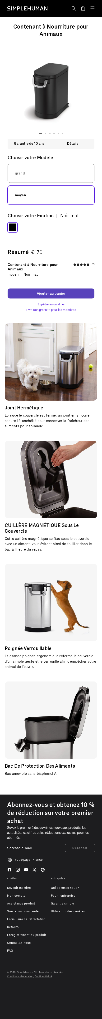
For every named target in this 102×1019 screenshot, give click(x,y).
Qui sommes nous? (65, 888)
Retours (13, 927)
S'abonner (80, 848)
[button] (74, 8)
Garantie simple (62, 903)
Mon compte (16, 895)
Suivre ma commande (23, 911)
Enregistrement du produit (26, 935)
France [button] (37, 860)
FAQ (10, 950)
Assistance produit (21, 903)
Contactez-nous (19, 942)
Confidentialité (43, 976)
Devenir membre (19, 888)
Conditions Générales (19, 976)
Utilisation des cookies (68, 911)
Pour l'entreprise (63, 895)
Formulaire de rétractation (26, 919)
